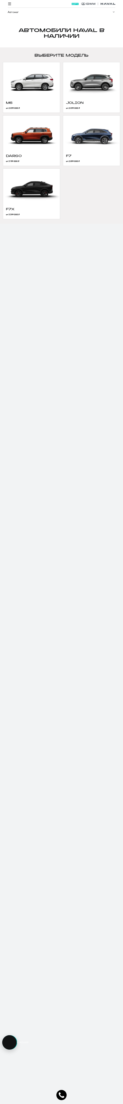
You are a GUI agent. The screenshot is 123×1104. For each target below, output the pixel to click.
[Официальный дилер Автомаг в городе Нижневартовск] (98, 3)
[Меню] (10, 4)
